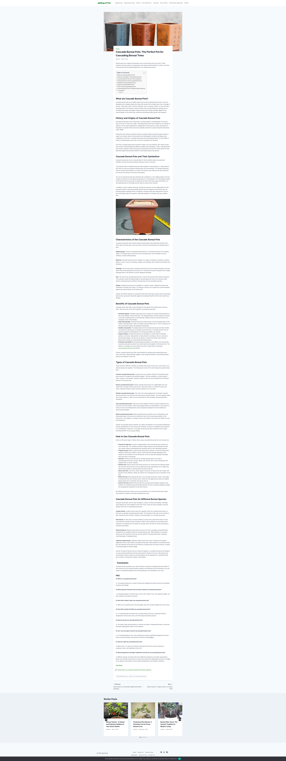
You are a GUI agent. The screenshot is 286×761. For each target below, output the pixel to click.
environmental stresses (125, 348)
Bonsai (138, 3)
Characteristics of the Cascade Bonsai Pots (130, 81)
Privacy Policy (149, 752)
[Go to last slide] (106, 719)
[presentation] (116, 710)
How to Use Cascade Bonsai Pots (127, 86)
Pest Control (164, 3)
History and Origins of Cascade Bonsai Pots (130, 77)
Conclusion (121, 90)
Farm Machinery (146, 3)
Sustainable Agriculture (176, 3)
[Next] (180, 719)
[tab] (141, 737)
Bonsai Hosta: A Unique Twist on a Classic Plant (160, 687)
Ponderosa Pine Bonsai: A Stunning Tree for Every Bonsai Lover (142, 724)
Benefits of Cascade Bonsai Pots (127, 82)
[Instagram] (167, 752)
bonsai (133, 430)
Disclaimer (134, 755)
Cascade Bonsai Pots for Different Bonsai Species (131, 88)
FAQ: (121, 92)
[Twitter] (164, 752)
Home (134, 752)
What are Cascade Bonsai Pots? (126, 75)
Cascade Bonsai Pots (121, 676)
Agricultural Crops (129, 3)
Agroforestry (119, 3)
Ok (179, 758)
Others (186, 3)
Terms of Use (143, 755)
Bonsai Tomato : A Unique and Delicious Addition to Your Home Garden (115, 724)
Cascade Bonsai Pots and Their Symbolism (129, 79)
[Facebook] (161, 752)
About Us (141, 752)
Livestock (156, 3)
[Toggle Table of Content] (143, 73)
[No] (284, 759)
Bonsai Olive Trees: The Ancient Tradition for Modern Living (168, 724)
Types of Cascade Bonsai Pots (126, 84)
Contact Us (151, 755)
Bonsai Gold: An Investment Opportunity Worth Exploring (134, 670)
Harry (118, 59)
